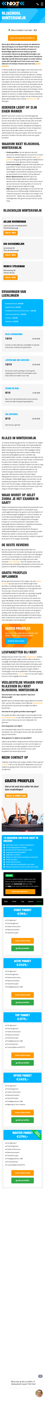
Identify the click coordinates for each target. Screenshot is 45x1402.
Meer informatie (22, 941)
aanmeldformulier (9, 717)
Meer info (10, 233)
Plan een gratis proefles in (22, 38)
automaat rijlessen (19, 891)
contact (21, 674)
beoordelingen (14, 562)
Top (22, 901)
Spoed (30, 901)
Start (6, 901)
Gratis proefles (22, 948)
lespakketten (31, 657)
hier (9, 886)
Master (39, 901)
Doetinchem (32, 99)
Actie (14, 901)
